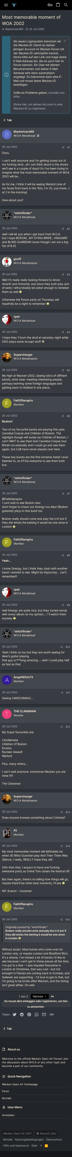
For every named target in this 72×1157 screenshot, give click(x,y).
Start (34, 1145)
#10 (68, 647)
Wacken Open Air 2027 (17, 1133)
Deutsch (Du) (47, 1133)
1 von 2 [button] (23, 996)
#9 (68, 605)
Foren (5, 1091)
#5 (68, 370)
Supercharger (23, 354)
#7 (68, 493)
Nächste (38, 996)
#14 (68, 846)
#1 (68, 147)
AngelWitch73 (23, 677)
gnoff (17, 259)
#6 (68, 416)
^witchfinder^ (23, 213)
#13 (68, 812)
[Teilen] (63, 147)
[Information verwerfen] (64, 41)
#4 (68, 332)
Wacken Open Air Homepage (20, 1084)
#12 (68, 726)
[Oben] (41, 1145)
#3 (68, 274)
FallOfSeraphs (23, 400)
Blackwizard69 (14, 29)
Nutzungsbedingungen (29, 1139)
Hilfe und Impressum (16, 1145)
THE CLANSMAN (25, 711)
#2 (68, 228)
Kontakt (6, 1098)
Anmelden (8, 1115)
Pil (15, 830)
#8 (68, 555)
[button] (6, 5)
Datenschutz (54, 1139)
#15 (68, 919)
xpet (17, 316)
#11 (68, 692)
